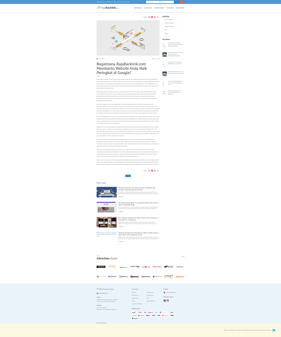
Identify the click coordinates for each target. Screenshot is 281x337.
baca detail (121, 196)
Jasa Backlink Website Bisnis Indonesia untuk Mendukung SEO (175, 82)
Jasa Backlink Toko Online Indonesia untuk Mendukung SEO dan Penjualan (175, 44)
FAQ (148, 298)
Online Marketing (169, 19)
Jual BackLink (148, 8)
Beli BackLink (138, 8)
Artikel (153, 58)
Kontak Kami (170, 8)
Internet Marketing (169, 23)
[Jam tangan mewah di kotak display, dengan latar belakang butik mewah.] (107, 223)
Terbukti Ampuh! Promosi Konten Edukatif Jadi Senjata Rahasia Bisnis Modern (137, 188)
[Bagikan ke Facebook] (152, 17)
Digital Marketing (169, 26)
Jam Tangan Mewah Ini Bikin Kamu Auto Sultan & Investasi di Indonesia (138, 219)
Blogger (167, 33)
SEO (158, 58)
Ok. (273, 330)
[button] (182, 256)
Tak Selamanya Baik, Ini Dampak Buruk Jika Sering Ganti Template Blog (138, 204)
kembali (128, 176)
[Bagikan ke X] (155, 17)
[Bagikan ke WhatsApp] (149, 17)
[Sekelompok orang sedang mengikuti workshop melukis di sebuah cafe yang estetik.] (107, 234)
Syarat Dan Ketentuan (137, 304)
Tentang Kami (150, 292)
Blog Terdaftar (180, 8)
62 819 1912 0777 (103, 293)
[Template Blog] (107, 209)
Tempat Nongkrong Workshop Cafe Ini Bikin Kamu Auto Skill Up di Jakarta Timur (138, 234)
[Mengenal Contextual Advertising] (107, 192)
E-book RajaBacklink (170, 292)
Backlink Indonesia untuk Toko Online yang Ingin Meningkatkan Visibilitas (175, 54)
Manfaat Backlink (159, 8)
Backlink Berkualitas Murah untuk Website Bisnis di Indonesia (175, 92)
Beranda (134, 292)
